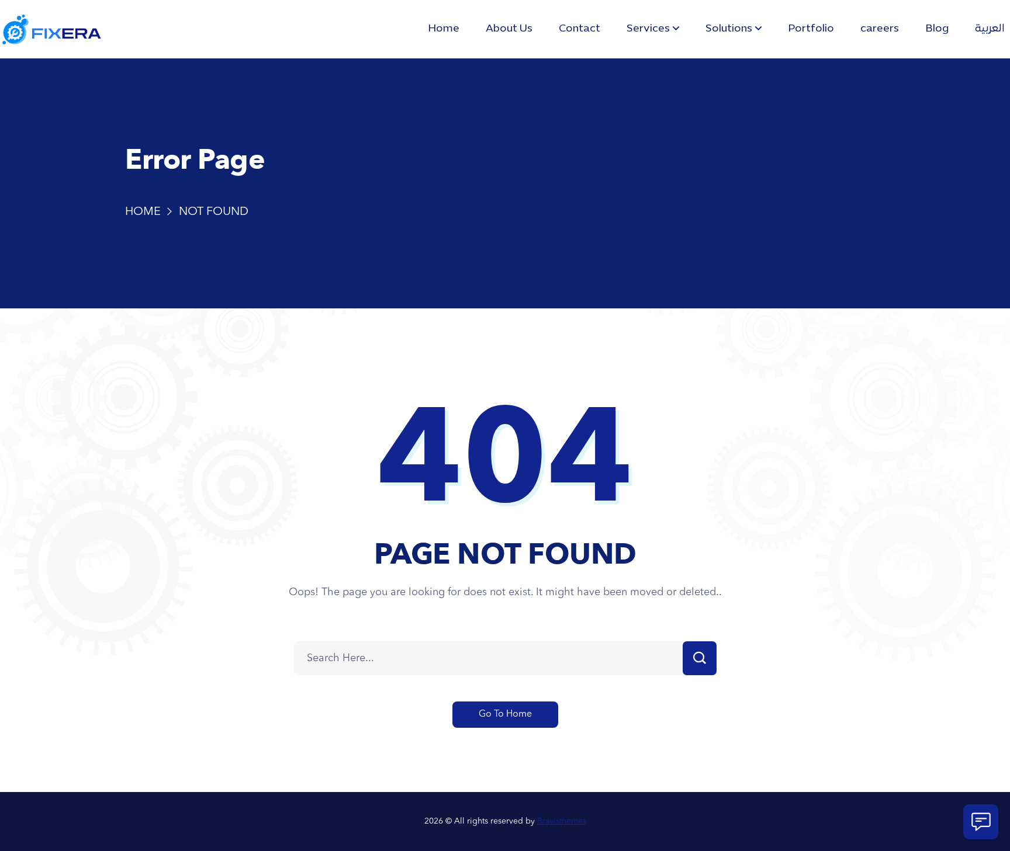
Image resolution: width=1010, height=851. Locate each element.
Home (143, 212)
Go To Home (505, 714)
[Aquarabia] (51, 29)
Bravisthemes (561, 821)
